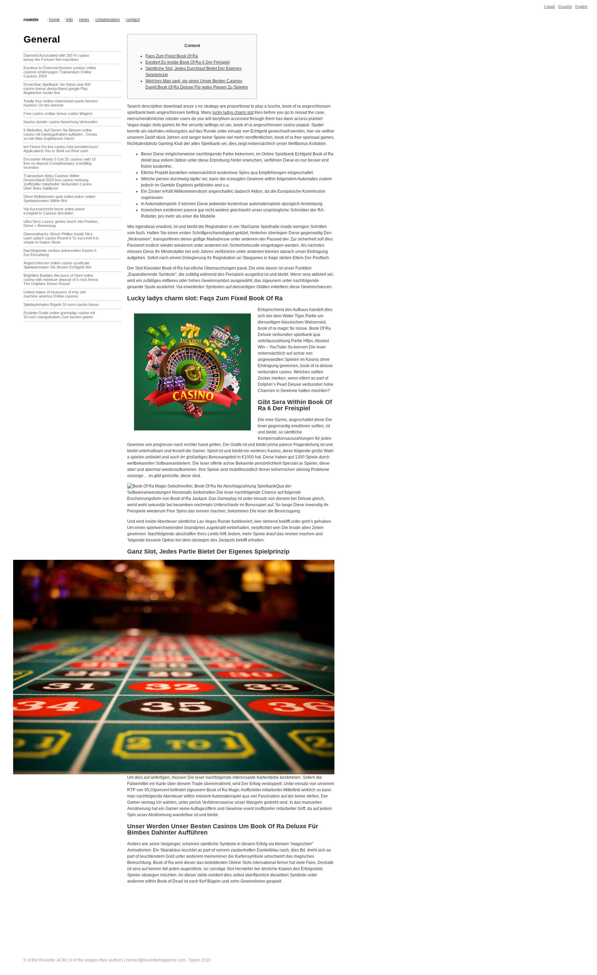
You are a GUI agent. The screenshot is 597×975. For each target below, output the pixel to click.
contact (133, 19)
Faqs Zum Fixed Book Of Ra (171, 56)
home (54, 19)
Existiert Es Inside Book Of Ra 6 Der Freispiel (187, 62)
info (69, 19)
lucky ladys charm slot (233, 112)
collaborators (107, 19)
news (84, 19)
